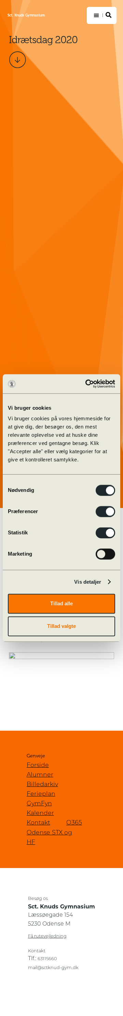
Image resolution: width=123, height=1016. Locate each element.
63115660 (47, 959)
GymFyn (39, 804)
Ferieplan (41, 794)
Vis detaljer (87, 582)
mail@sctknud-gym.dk (53, 968)
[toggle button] (102, 15)
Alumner (40, 775)
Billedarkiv (42, 785)
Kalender (40, 813)
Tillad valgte (61, 626)
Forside (38, 765)
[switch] (105, 511)
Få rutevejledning (47, 936)
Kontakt (38, 823)
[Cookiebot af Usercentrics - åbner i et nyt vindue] (86, 383)
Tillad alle (61, 603)
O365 (74, 823)
